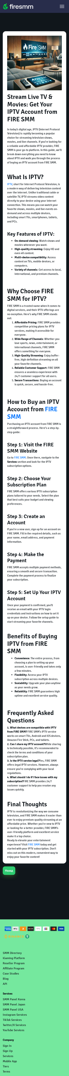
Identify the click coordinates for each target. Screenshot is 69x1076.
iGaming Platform (14, 958)
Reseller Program (14, 963)
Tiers (6, 1066)
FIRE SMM (20, 457)
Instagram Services (15, 1014)
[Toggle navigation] (62, 6)
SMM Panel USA (13, 1009)
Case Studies (11, 973)
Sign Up (8, 1051)
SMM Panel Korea (14, 999)
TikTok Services (12, 1020)
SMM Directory (12, 953)
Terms (6, 1071)
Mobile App (10, 1061)
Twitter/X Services (14, 1025)
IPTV (9, 184)
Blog (5, 978)
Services (8, 1056)
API (5, 984)
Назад (9, 870)
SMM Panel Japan (14, 1004)
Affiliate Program (13, 968)
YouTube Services (13, 1030)
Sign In (7, 1046)
